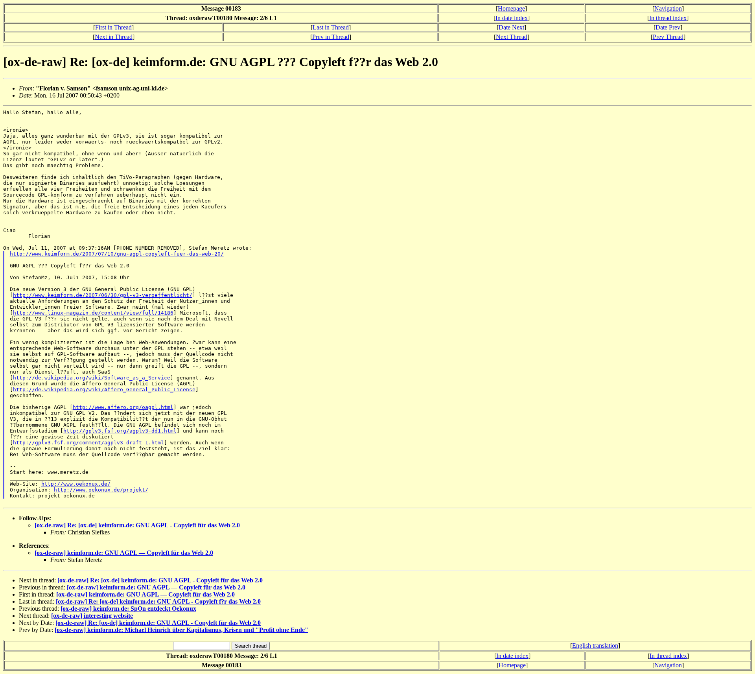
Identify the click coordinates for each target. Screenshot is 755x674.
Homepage (511, 8)
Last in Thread (331, 27)
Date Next (511, 27)
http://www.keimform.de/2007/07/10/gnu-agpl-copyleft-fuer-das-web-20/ (117, 254)
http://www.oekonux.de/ (75, 484)
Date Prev (668, 27)
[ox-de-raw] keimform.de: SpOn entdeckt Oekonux (128, 608)
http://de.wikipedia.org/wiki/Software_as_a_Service (91, 378)
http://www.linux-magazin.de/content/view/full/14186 (93, 313)
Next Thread (511, 36)
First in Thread (113, 27)
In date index (511, 18)
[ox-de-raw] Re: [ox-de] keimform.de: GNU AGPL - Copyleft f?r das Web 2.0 (158, 601)
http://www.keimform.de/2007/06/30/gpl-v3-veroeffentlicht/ (102, 295)
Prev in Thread (330, 36)
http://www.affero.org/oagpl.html (123, 407)
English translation (595, 645)
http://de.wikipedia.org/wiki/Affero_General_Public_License (104, 389)
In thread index (668, 18)
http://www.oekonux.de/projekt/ (101, 490)
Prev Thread (668, 36)
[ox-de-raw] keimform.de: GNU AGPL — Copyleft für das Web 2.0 (124, 552)
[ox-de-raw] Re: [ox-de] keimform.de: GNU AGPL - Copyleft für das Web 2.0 (137, 525)
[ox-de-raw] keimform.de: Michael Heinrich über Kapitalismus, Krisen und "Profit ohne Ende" (181, 629)
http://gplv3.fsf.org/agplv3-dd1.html (120, 431)
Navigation (668, 8)
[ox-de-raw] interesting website (92, 615)
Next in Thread (114, 36)
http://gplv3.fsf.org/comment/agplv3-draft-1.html (88, 443)
